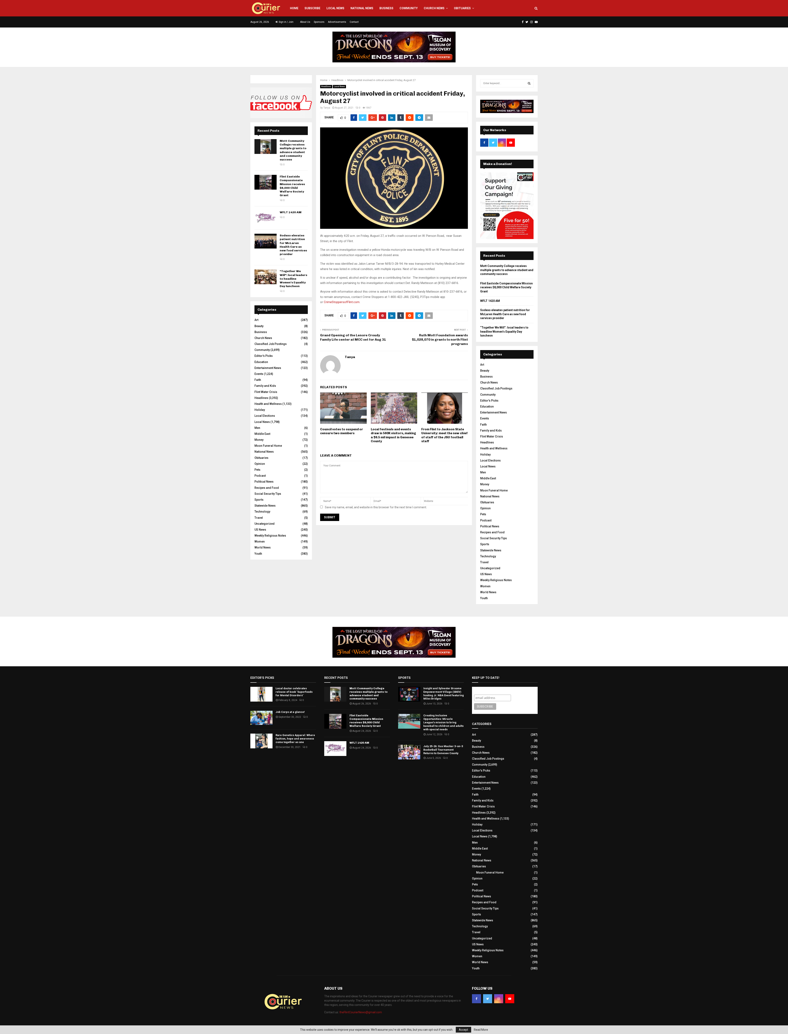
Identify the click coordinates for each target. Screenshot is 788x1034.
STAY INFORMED (190, 502)
